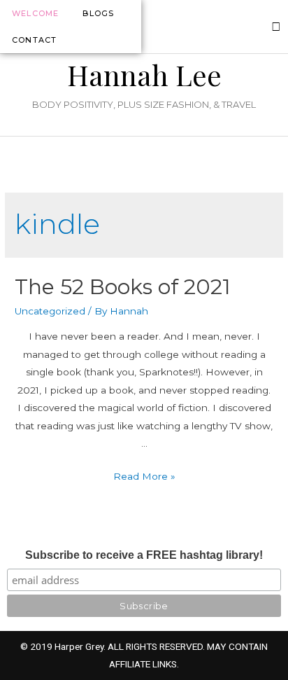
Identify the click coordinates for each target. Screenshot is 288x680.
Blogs (98, 13)
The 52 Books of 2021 (123, 287)
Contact (34, 40)
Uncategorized (50, 311)
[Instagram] (219, 26)
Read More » (144, 476)
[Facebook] (238, 26)
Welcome (35, 13)
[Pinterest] (257, 26)
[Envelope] (276, 26)
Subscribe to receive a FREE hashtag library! (144, 555)
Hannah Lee (144, 74)
